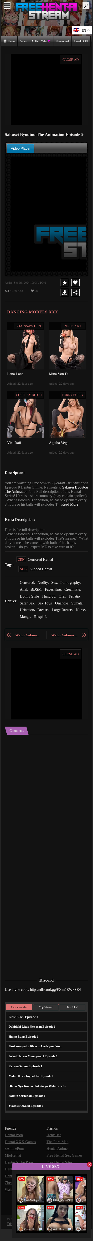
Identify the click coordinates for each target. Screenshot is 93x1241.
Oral (63, 608)
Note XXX (73, 326)
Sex (56, 595)
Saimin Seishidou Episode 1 (27, 1110)
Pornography (73, 595)
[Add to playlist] (65, 282)
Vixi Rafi (13, 442)
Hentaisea (54, 1150)
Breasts (60, 621)
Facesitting (53, 601)
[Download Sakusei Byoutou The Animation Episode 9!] (65, 292)
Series (23, 40)
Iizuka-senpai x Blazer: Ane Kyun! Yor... (34, 1061)
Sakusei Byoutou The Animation (31, 491)
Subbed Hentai (41, 581)
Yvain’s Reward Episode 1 (26, 1120)
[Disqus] (46, 809)
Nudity (44, 595)
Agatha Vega (59, 442)
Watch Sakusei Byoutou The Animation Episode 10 (65, 650)
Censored (28, 595)
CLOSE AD (70, 60)
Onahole (64, 615)
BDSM (35, 601)
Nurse (50, 628)
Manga (64, 628)
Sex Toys (46, 615)
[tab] (20, 148)
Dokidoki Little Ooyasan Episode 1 (31, 1041)
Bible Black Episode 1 (23, 1032)
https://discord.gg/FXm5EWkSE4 (59, 1004)
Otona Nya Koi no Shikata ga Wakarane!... (36, 1101)
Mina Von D (58, 373)
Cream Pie (73, 601)
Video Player (21, 148)
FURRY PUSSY (72, 395)
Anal (23, 601)
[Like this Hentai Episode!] (76, 282)
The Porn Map (57, 1156)
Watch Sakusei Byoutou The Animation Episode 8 (28, 650)
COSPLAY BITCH (29, 395)
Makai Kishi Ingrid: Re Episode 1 (30, 1091)
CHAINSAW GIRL (29, 326)
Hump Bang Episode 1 (23, 1051)
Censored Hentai (41, 572)
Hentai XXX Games (20, 1156)
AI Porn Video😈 (41, 40)
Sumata (26, 621)
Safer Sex (28, 615)
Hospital (80, 628)
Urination (43, 621)
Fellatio (76, 608)
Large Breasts (31, 628)
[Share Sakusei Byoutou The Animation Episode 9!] (76, 292)
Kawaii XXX (81, 40)
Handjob (50, 608)
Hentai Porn (14, 1150)
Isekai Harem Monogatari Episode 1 (32, 1071)
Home (11, 40)
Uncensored (63, 40)
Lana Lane (15, 373)
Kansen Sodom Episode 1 (25, 1081)
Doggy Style (30, 608)
